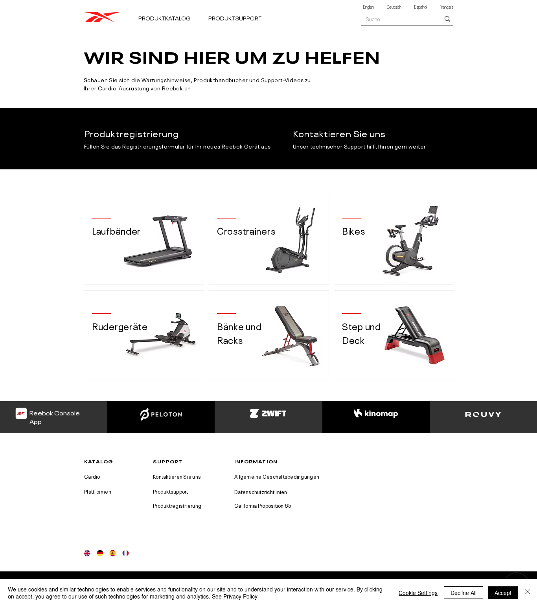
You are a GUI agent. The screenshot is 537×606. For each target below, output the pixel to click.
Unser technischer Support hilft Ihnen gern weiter (359, 146)
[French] (125, 553)
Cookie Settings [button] (418, 593)
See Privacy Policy (234, 596)
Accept (503, 593)
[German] (100, 553)
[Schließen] (527, 593)
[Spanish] (112, 553)
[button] (170, 14)
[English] (87, 553)
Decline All (463, 593)
